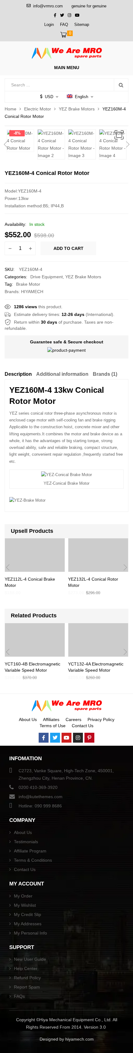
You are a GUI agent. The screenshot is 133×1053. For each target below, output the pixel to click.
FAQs (19, 996)
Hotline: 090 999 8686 (40, 805)
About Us (28, 719)
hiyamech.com (79, 1039)
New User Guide (30, 959)
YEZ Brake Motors (77, 108)
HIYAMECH (32, 291)
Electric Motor (37, 108)
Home (10, 108)
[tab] (18, 375)
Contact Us (82, 725)
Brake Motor (28, 284)
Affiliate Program (30, 850)
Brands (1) (105, 374)
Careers (73, 719)
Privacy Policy (101, 719)
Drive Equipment (46, 276)
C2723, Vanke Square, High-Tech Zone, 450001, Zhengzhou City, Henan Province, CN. (66, 774)
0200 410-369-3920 (38, 787)
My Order (23, 895)
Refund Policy (27, 977)
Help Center (25, 968)
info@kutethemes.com (40, 796)
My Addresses (27, 923)
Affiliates (51, 719)
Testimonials (26, 841)
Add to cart (69, 248)
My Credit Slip (27, 914)
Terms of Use (53, 725)
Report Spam (27, 987)
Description (18, 374)
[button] (119, 134)
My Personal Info (30, 933)
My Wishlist (25, 905)
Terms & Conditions (33, 860)
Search (121, 85)
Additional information (62, 374)
